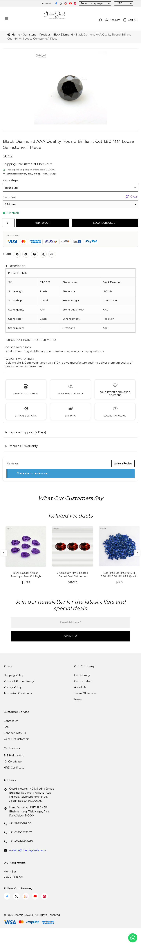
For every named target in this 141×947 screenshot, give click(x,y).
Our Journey (82, 675)
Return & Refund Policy (19, 681)
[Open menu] (7, 19)
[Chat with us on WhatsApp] (132, 937)
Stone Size (9, 197)
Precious (44, 34)
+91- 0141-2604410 (21, 841)
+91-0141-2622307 (20, 832)
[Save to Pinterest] (34, 254)
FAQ (6, 727)
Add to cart (43, 222)
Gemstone (30, 34)
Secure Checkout (105, 222)
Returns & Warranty (23, 446)
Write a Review (123, 463)
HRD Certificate (14, 767)
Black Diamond (63, 34)
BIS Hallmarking (14, 755)
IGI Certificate (13, 761)
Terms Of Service (85, 693)
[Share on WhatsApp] (17, 254)
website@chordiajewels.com (27, 850)
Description (17, 266)
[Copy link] (51, 254)
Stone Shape (11, 180)
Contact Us (11, 721)
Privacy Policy (12, 687)
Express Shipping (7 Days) (27, 432)
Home (16, 34)
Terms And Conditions (18, 693)
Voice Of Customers (16, 739)
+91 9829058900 (20, 823)
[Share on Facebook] (25, 254)
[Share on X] (43, 254)
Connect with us (15, 733)
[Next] (137, 553)
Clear (134, 196)
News (78, 699)
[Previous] (4, 553)
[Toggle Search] (100, 20)
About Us (80, 687)
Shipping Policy (13, 675)
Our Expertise (83, 681)
